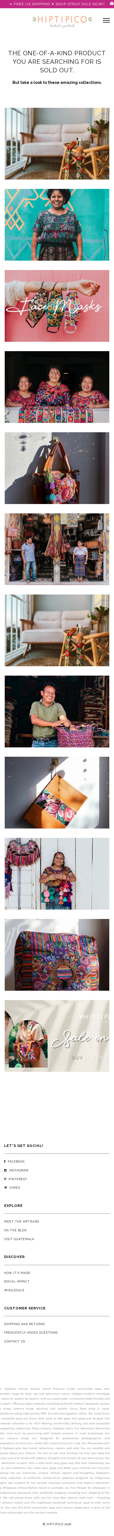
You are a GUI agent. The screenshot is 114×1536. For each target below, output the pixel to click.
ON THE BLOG (15, 1230)
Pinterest (16, 1179)
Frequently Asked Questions (31, 1332)
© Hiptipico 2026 (57, 1524)
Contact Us (14, 1341)
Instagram (17, 1170)
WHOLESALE (14, 1290)
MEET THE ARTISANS (21, 1221)
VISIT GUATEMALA (19, 1239)
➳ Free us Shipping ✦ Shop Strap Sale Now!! (57, 4)
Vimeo (13, 1187)
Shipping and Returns (24, 1324)
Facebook (15, 1161)
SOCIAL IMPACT (17, 1281)
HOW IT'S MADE (17, 1273)
